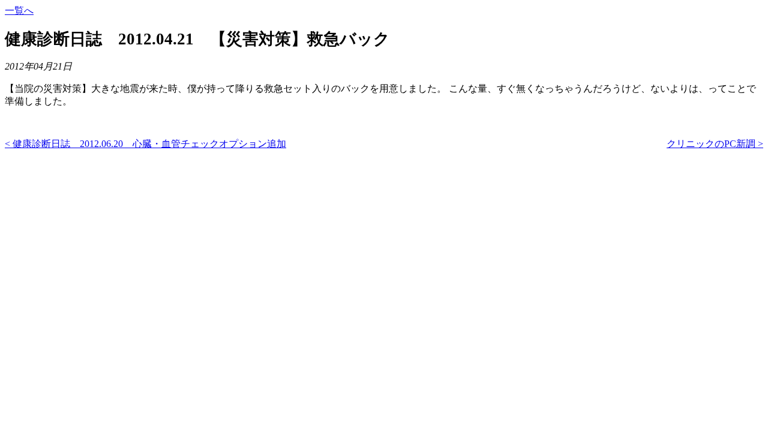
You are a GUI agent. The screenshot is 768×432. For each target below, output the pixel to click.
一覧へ (19, 10)
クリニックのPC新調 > (715, 144)
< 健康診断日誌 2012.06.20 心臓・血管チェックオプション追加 (145, 144)
